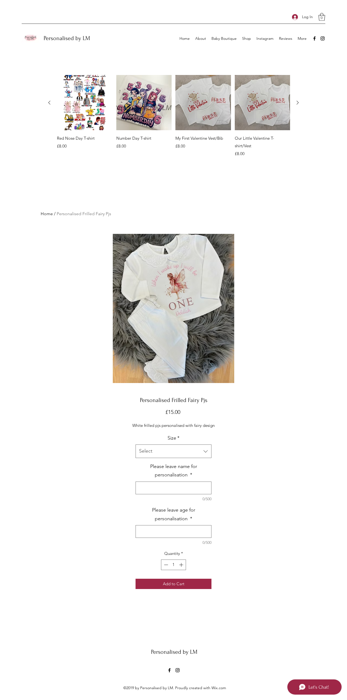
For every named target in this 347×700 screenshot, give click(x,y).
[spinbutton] (173, 565)
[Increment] (181, 565)
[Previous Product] (49, 102)
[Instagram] (322, 38)
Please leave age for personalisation (173, 514)
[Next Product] (297, 102)
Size (173, 438)
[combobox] (173, 451)
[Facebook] (314, 38)
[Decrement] (165, 565)
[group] (173, 116)
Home (47, 213)
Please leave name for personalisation (173, 470)
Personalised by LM (67, 38)
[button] (322, 17)
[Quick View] (85, 102)
